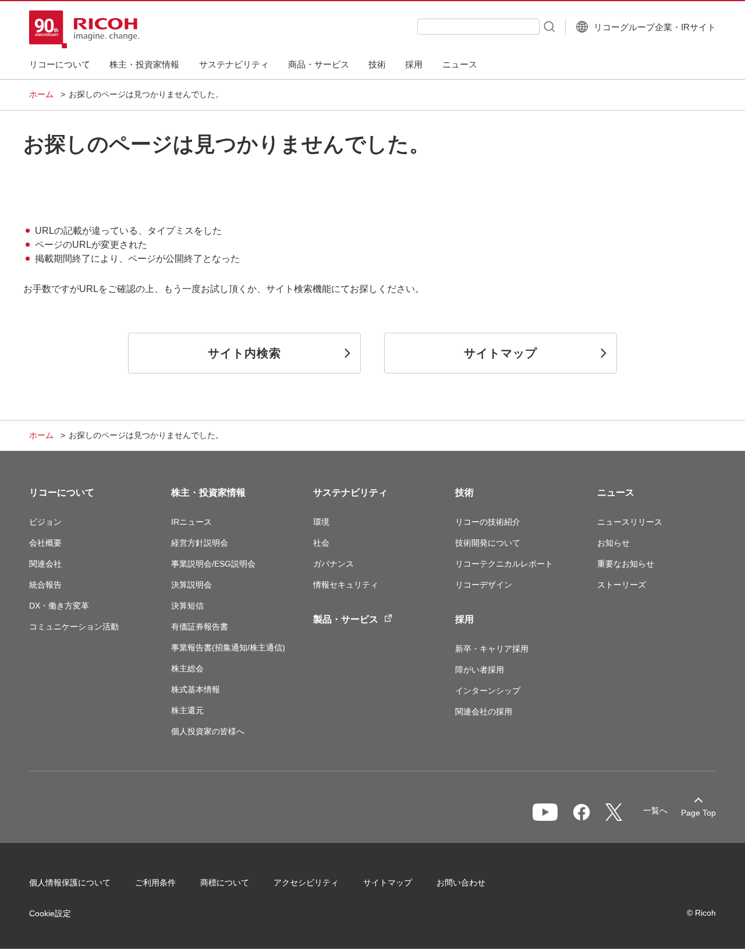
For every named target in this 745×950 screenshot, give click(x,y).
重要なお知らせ (625, 563)
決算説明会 (191, 584)
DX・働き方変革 (59, 605)
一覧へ (655, 810)
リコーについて (61, 492)
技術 (464, 492)
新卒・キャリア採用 (491, 648)
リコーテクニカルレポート (504, 563)
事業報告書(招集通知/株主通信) (228, 647)
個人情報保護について (70, 882)
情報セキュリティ (345, 584)
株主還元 (187, 710)
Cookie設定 (50, 913)
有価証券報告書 (199, 626)
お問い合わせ (461, 882)
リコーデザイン (483, 584)
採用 (464, 619)
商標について (224, 882)
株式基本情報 (195, 689)
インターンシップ (487, 690)
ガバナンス (333, 563)
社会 (321, 542)
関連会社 (45, 563)
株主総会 (187, 668)
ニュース (615, 492)
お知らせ (613, 542)
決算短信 (187, 605)
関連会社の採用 (483, 711)
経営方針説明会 (199, 542)
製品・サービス (345, 619)
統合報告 (45, 584)
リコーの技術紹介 (487, 521)
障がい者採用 (479, 669)
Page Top (698, 812)
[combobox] (478, 27)
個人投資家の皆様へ (207, 731)
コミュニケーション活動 (74, 626)
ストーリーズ (621, 584)
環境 (321, 521)
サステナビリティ (350, 492)
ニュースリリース (629, 521)
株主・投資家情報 (208, 492)
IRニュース (191, 521)
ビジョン (45, 521)
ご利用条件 (155, 882)
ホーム (41, 94)
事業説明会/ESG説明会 (213, 563)
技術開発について (487, 542)
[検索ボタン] (548, 26)
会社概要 (45, 542)
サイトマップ (387, 882)
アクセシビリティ (306, 882)
